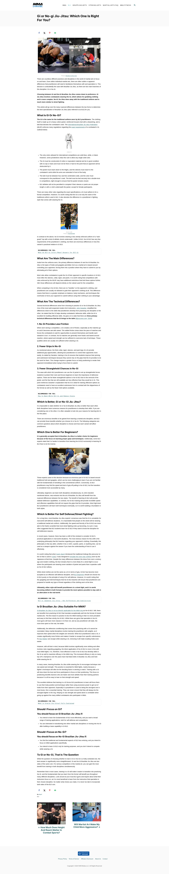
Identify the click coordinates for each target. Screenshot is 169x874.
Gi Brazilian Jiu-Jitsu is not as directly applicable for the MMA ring (60, 610)
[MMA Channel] (46, 5)
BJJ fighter (43, 639)
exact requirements (78, 127)
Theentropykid (71, 233)
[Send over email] (55, 33)
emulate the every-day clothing (80, 557)
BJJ (38, 796)
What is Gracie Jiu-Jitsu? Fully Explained (56, 703)
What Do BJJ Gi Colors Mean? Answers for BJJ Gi (58, 252)
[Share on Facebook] (39, 33)
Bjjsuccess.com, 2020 (83, 318)
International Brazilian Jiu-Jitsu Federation (82, 124)
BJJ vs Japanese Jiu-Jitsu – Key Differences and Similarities (64, 601)
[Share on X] (44, 33)
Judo (53, 557)
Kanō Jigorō (60, 554)
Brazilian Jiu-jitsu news (71, 75)
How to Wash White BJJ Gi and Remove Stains (56, 396)
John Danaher (81, 308)
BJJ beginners (79, 575)
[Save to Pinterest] (50, 33)
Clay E (40, 794)
